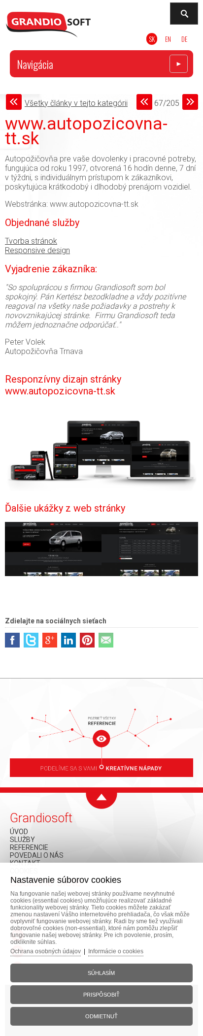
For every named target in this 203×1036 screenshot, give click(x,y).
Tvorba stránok (31, 241)
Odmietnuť (101, 1016)
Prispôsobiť (101, 995)
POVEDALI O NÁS (37, 855)
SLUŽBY (22, 839)
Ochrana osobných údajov (45, 951)
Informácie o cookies (115, 951)
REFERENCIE (29, 847)
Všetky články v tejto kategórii (76, 103)
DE (184, 39)
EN (168, 39)
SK (152, 39)
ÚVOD (19, 832)
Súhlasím (101, 973)
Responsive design (37, 250)
